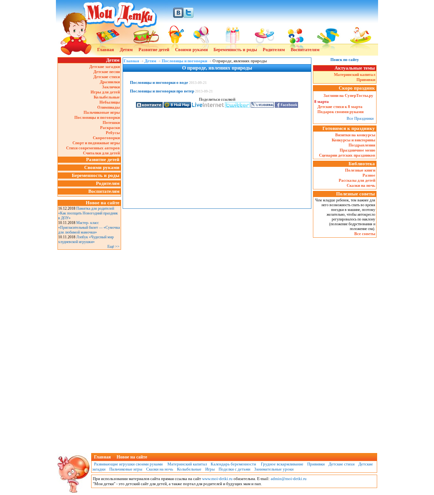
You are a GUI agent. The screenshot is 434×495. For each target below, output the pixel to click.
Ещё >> (113, 246)
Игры (210, 469)
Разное (369, 175)
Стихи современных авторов (93, 148)
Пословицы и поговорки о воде (159, 82)
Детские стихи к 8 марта (340, 106)
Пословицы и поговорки (97, 117)
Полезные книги (360, 170)
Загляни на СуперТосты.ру (348, 95)
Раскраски (110, 127)
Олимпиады (108, 107)
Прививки (365, 79)
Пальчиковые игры (102, 112)
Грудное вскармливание (282, 464)
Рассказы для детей (357, 180)
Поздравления (362, 145)
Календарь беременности (233, 464)
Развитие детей (154, 49)
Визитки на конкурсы (355, 134)
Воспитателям (305, 49)
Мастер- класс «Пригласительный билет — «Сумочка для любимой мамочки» (89, 227)
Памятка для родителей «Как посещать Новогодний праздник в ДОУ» (88, 213)
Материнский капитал (354, 74)
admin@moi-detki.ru (289, 478)
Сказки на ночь (361, 185)
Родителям (274, 49)
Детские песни (106, 71)
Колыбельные (107, 97)
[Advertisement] (89, 346)
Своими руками (191, 49)
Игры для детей (105, 92)
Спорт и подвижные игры (96, 142)
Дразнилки (110, 81)
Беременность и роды (235, 49)
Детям (126, 49)
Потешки (111, 122)
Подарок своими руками (340, 111)
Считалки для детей (101, 153)
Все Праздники (360, 118)
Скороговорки (106, 137)
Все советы (364, 233)
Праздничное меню (357, 150)
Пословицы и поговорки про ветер (162, 91)
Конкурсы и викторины (353, 140)
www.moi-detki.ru (217, 478)
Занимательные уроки (274, 469)
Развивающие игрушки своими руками (127, 464)
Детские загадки (104, 66)
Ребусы (113, 132)
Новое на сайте (132, 457)
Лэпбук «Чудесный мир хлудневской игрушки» (86, 239)
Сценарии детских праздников (347, 155)
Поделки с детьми (234, 469)
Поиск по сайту (344, 59)
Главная (105, 49)
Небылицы (109, 102)
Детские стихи (106, 76)
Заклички (111, 87)
